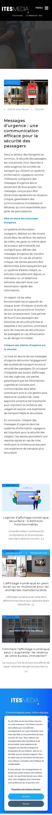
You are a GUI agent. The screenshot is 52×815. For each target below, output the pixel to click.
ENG (40, 15)
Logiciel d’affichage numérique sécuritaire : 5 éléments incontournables (26, 521)
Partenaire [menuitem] (17, 15)
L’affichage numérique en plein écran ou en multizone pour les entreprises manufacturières (26, 587)
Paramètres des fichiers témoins (26, 789)
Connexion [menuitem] (31, 15)
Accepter (26, 796)
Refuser (26, 804)
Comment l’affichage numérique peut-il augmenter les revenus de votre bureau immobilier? (26, 652)
